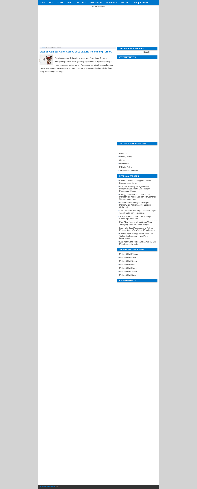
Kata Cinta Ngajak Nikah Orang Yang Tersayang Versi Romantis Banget (135, 223)
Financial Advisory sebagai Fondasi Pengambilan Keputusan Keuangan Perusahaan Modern (134, 188)
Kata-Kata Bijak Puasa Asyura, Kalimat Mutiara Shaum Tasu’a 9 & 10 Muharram (137, 229)
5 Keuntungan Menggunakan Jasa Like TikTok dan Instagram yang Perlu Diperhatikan (136, 236)
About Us (123, 153)
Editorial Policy (125, 167)
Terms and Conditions (128, 170)
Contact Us (124, 160)
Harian (70, 3)
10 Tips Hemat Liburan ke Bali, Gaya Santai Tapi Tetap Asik (135, 217)
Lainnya (144, 3)
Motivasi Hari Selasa (128, 261)
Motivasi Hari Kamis (128, 268)
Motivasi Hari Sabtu (127, 275)
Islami (60, 3)
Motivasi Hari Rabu (127, 264)
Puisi (42, 3)
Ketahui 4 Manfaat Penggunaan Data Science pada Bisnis (135, 182)
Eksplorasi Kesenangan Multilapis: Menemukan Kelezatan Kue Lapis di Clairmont (135, 204)
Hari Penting (96, 3)
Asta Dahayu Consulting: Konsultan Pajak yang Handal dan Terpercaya (137, 211)
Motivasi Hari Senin (127, 257)
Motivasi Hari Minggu (128, 254)
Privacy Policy (125, 156)
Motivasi (81, 3)
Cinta (51, 3)
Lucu (134, 3)
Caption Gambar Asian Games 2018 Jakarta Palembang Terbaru (76, 51)
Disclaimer (124, 163)
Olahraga (111, 3)
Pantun (124, 3)
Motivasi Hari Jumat (128, 271)
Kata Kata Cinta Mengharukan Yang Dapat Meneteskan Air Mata (137, 243)
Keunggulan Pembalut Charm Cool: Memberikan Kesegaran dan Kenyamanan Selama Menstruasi (137, 196)
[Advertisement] (98, 26)
